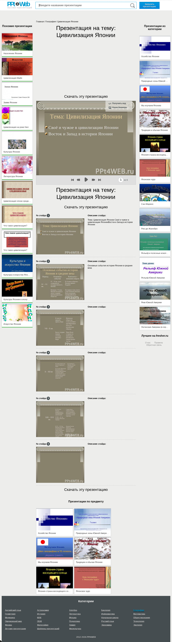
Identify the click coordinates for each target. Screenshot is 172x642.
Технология (138, 621)
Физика (8, 625)
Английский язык (13, 610)
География (51, 21)
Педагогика (74, 621)
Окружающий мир (13, 621)
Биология (105, 610)
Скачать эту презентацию (86, 96)
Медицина (10, 618)
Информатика (108, 614)
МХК (39, 618)
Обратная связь (154, 345)
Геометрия (10, 614)
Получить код (119, 103)
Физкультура (75, 629)
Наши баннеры (119, 107)
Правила (158, 343)
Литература (75, 614)
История (41, 614)
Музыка (72, 618)
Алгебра (73, 610)
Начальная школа (109, 618)
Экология (137, 625)
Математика (139, 614)
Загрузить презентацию (149, 5)
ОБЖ (39, 621)
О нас (147, 343)
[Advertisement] (86, 62)
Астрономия (43, 610)
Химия (72, 625)
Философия (42, 625)
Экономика (106, 625)
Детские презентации (15, 629)
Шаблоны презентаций (48, 629)
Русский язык (107, 621)
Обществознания (141, 618)
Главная (40, 21)
